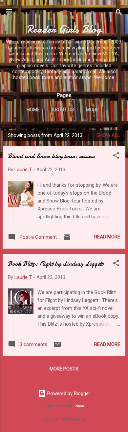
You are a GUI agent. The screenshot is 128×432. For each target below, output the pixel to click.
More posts (64, 368)
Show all (108, 135)
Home (33, 110)
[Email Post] (67, 239)
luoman (78, 406)
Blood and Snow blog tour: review (51, 155)
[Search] (119, 13)
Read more (107, 237)
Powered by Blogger (68, 393)
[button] (116, 156)
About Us (63, 110)
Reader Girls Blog (64, 29)
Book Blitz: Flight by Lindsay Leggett (55, 263)
